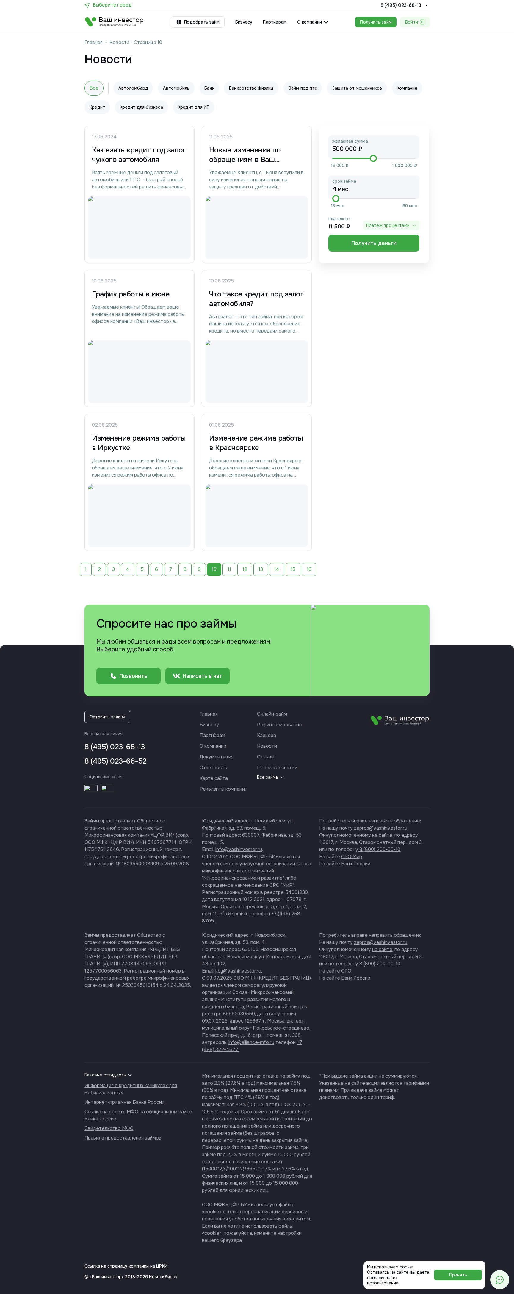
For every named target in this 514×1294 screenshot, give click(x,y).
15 (293, 569)
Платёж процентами (388, 225)
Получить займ (376, 22)
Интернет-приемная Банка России (124, 1102)
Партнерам (274, 22)
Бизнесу (243, 22)
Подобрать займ (202, 22)
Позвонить (133, 676)
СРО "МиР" (281, 885)
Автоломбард (133, 88)
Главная (93, 42)
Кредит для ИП (194, 107)
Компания (407, 88)
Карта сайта (214, 778)
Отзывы (265, 757)
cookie (406, 1267)
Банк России (355, 864)
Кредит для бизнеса (141, 107)
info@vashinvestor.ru (238, 849)
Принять (458, 1275)
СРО (346, 971)
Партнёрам (212, 735)
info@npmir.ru (234, 914)
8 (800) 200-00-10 (379, 849)
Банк (209, 88)
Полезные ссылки (277, 767)
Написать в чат (202, 676)
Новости (119, 42)
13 (260, 569)
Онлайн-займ (272, 714)
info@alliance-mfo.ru (251, 1042)
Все (94, 88)
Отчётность (213, 767)
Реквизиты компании (223, 789)
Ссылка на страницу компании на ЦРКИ (125, 1266)
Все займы (268, 777)
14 (276, 569)
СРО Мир (351, 856)
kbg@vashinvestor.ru (238, 971)
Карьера (266, 735)
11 (229, 569)
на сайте (382, 835)
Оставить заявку (107, 716)
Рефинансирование (279, 725)
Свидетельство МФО (109, 1128)
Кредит (97, 107)
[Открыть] (91, 791)
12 (244, 569)
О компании (213, 746)
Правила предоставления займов (123, 1138)
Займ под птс (303, 88)
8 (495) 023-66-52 (115, 761)
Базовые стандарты (105, 1075)
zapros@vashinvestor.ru (380, 828)
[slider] (373, 158)
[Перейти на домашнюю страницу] (114, 22)
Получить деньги (374, 243)
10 (214, 569)
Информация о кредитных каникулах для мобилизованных (130, 1089)
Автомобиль (176, 88)
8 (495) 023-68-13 (400, 5)
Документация (217, 757)
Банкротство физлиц (251, 88)
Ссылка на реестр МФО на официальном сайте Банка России (138, 1115)
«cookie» (212, 1233)
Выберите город (112, 5)
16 (309, 569)
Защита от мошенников (357, 88)
